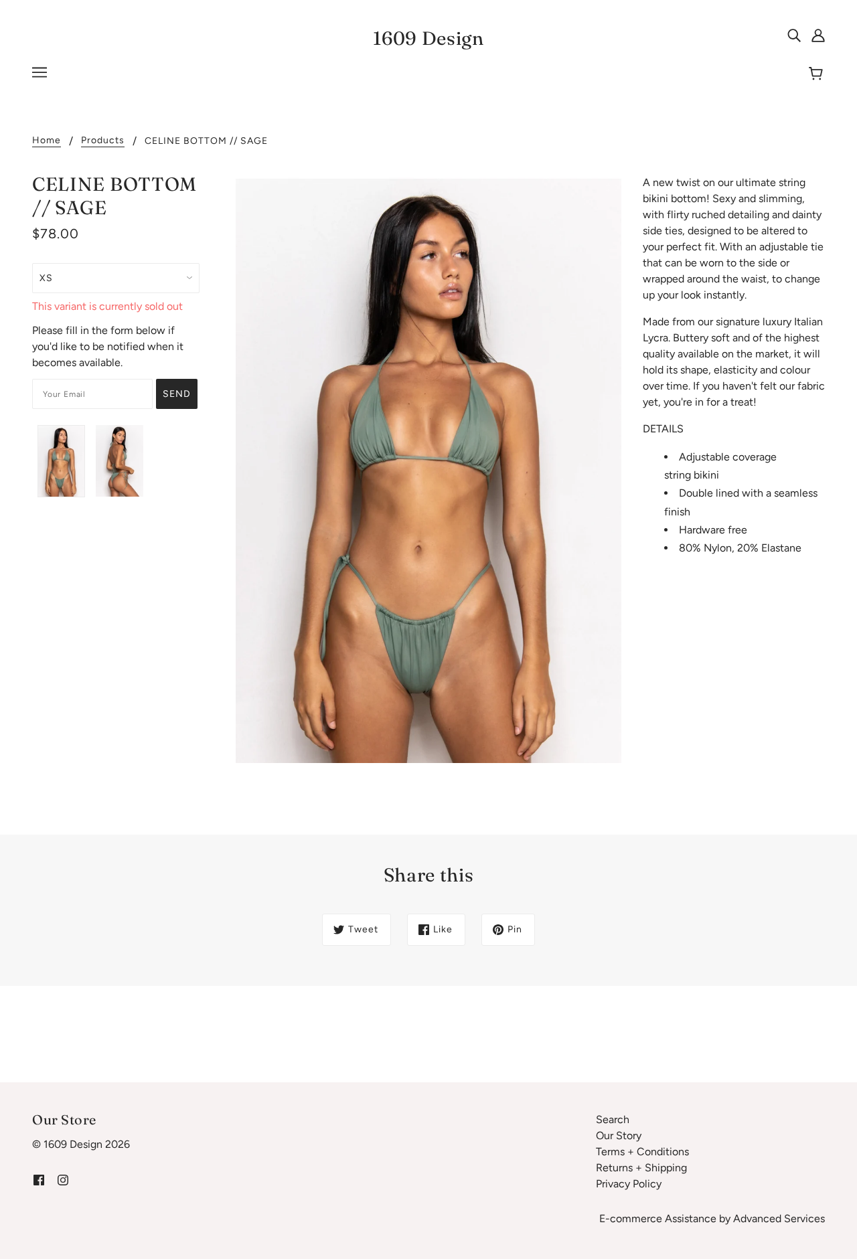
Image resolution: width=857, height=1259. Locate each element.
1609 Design (428, 38)
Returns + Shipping (641, 1167)
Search (612, 1119)
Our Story (618, 1135)
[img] (794, 34)
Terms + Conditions (642, 1151)
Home (46, 141)
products (103, 141)
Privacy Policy (628, 1183)
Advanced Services (779, 1218)
